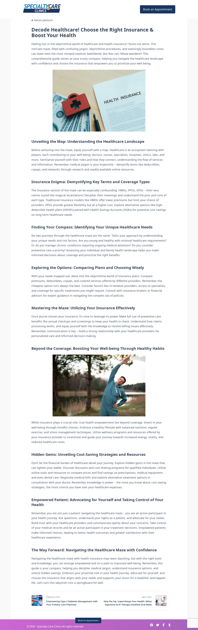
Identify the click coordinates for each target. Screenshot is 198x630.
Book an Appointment (157, 9)
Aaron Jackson (43, 20)
